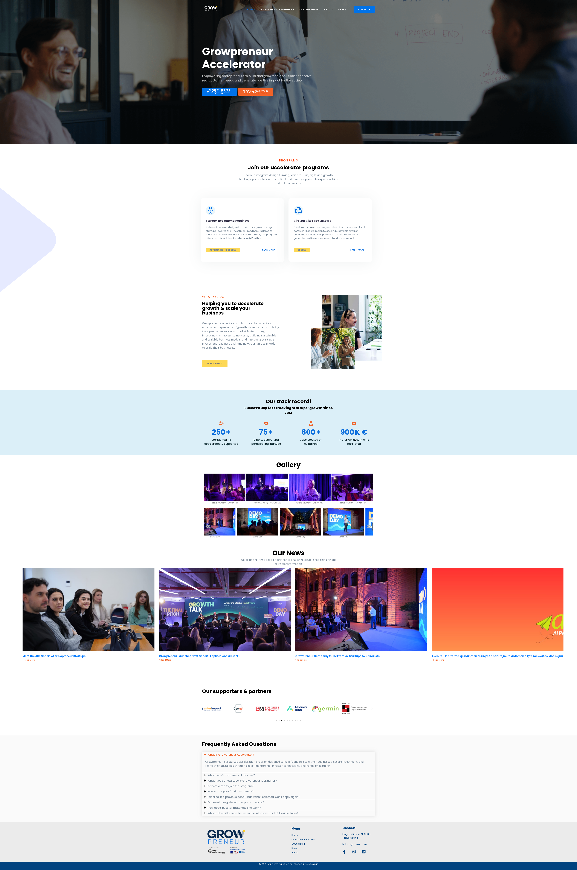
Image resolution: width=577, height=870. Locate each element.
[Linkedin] (364, 852)
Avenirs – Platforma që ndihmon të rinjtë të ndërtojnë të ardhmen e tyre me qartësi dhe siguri (497, 656)
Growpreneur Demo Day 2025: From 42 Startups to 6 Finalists (337, 656)
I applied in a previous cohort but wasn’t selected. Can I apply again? (254, 797)
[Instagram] (354, 852)
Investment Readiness (276, 9)
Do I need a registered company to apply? (236, 802)
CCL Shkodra (309, 9)
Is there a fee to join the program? (230, 786)
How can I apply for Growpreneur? (231, 791)
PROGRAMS (288, 160)
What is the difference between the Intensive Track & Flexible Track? (253, 813)
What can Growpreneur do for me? (231, 775)
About (328, 9)
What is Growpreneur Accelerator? (231, 754)
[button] (207, 489)
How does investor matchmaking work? (234, 808)
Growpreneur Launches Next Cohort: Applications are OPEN (200, 656)
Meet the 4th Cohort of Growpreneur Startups (54, 656)
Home (251, 9)
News (342, 9)
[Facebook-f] (344, 852)
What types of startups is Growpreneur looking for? (242, 781)
